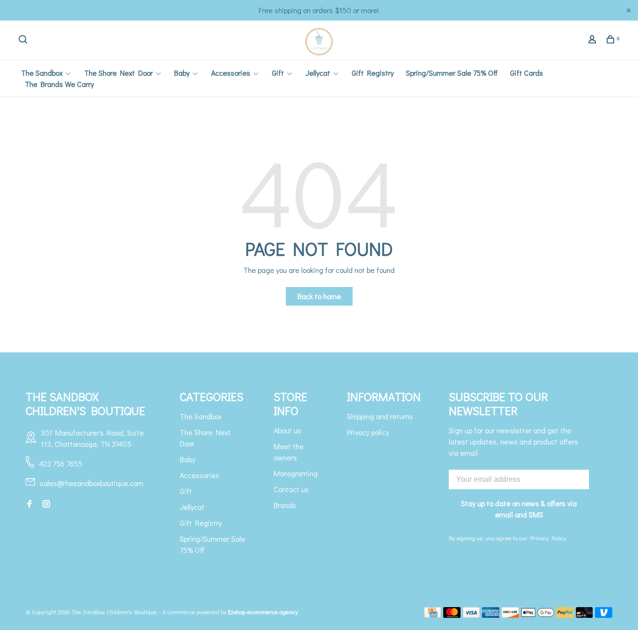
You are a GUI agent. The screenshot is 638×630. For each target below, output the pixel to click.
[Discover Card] (510, 615)
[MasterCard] (452, 615)
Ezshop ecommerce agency (263, 612)
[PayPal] (565, 615)
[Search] (24, 40)
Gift (278, 73)
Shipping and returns (380, 416)
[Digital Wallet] (537, 615)
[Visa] (471, 615)
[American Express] (490, 615)
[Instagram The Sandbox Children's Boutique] (46, 504)
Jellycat (317, 73)
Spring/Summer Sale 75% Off (452, 73)
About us (287, 430)
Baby (182, 73)
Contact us (291, 489)
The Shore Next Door (118, 73)
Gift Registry (373, 73)
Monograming (296, 473)
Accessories (230, 73)
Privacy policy (368, 432)
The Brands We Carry (59, 84)
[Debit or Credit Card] (584, 615)
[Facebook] (29, 504)
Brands (285, 505)
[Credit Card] (432, 615)
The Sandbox (42, 73)
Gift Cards (526, 73)
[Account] (593, 40)
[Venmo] (603, 615)
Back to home (319, 296)
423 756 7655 (60, 463)
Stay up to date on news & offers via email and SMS (519, 508)
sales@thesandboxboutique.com (91, 483)
